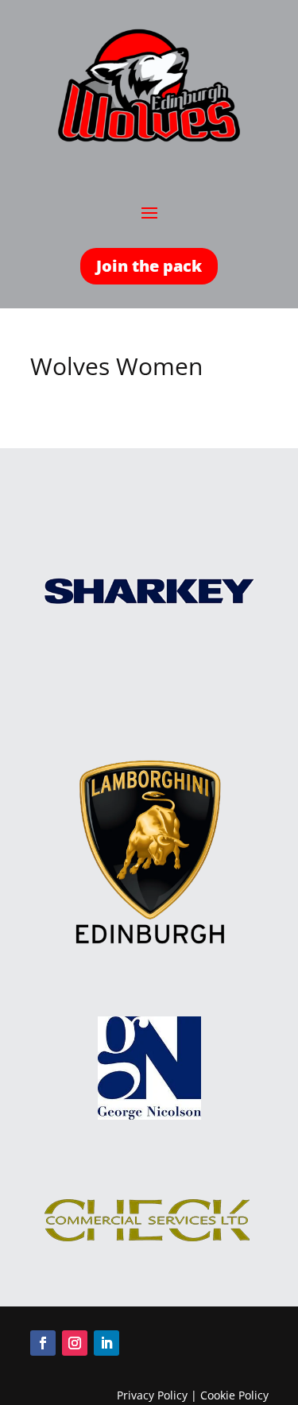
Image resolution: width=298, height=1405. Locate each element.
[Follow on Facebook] (43, 1343)
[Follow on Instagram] (74, 1343)
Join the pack (149, 266)
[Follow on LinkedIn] (106, 1343)
